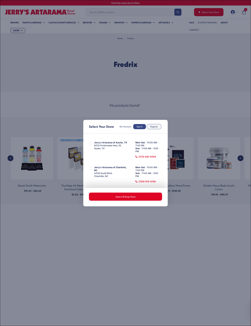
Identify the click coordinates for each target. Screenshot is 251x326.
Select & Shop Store (126, 196)
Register (154, 126)
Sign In (140, 126)
